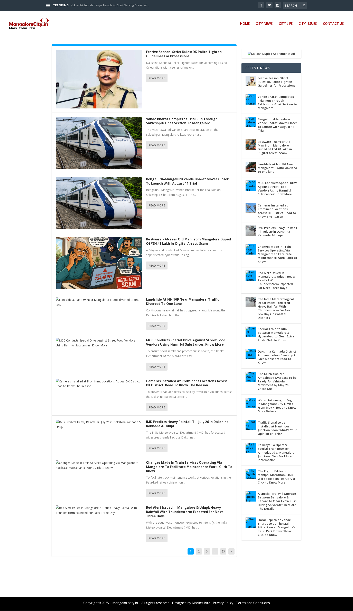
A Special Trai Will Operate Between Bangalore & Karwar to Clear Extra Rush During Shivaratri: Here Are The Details (277, 501)
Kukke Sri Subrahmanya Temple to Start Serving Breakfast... (110, 5)
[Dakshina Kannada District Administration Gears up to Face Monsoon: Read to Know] (251, 354)
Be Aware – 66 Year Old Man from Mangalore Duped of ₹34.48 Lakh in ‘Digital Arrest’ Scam (188, 241)
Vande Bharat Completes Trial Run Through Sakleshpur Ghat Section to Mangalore (182, 121)
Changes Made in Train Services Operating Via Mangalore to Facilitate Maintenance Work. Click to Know (189, 466)
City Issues (308, 24)
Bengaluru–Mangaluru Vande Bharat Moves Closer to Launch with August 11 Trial (187, 181)
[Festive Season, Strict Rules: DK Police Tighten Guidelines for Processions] (99, 79)
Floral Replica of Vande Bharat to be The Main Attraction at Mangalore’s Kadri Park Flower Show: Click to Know (276, 527)
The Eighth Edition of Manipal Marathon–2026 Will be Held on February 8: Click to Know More (277, 476)
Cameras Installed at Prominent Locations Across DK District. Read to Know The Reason (186, 383)
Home (245, 24)
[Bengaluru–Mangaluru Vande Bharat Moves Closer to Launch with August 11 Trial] (99, 203)
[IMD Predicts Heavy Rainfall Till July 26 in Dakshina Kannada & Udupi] (99, 425)
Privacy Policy (223, 603)
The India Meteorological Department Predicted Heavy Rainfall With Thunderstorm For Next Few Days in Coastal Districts (276, 308)
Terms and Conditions (253, 603)
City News (264, 24)
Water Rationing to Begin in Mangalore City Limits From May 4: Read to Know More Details (277, 405)
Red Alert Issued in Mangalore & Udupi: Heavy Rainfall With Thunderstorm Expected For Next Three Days (184, 511)
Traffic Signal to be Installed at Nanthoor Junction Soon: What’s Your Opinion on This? (277, 428)
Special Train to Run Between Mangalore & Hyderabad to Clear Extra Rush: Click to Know (276, 334)
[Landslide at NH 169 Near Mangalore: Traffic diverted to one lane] (99, 302)
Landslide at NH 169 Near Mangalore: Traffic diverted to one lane (182, 301)
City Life (286, 24)
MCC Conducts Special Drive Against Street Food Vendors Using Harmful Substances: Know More (185, 342)
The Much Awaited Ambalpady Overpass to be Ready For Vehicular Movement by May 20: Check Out (277, 381)
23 (223, 551)
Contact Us (333, 24)
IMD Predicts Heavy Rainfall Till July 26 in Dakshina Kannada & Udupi (187, 423)
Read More (157, 78)
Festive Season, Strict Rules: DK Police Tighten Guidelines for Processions (184, 54)
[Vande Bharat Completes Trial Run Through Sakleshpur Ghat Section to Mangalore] (99, 143)
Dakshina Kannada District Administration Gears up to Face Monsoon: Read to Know (277, 357)
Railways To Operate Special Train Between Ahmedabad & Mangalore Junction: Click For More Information (276, 452)
